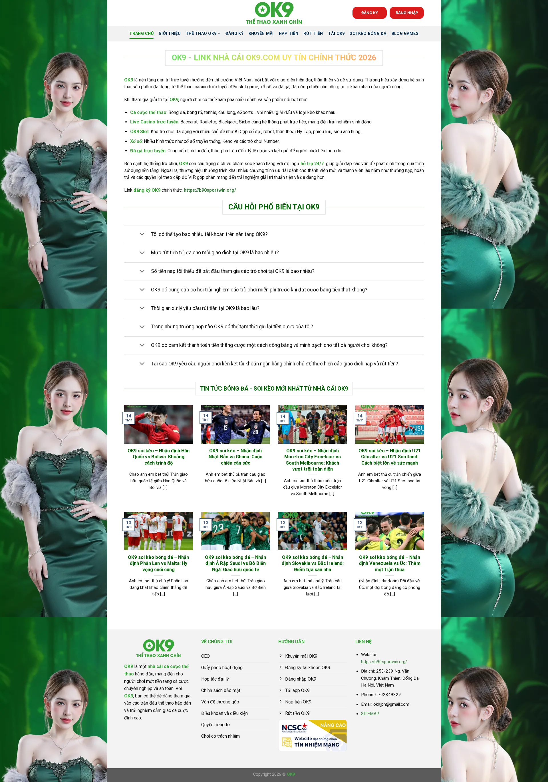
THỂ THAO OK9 (201, 33)
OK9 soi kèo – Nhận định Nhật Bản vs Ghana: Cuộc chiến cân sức (235, 457)
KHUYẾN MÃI (261, 33)
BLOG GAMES (405, 33)
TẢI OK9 (336, 33)
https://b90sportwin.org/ (210, 190)
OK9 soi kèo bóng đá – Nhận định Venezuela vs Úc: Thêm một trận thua (389, 563)
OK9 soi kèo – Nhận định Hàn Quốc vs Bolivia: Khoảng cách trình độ (159, 457)
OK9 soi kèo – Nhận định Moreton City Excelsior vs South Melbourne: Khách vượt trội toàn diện (312, 460)
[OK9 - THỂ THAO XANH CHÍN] (274, 13)
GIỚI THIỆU (170, 33)
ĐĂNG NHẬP (407, 12)
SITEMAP (370, 713)
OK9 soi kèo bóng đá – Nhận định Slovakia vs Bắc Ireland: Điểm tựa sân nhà (313, 563)
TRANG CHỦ (141, 33)
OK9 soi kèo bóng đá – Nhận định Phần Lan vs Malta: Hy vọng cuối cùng (158, 563)
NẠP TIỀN (288, 33)
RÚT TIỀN (313, 33)
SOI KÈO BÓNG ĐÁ (368, 33)
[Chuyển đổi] (142, 235)
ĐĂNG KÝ (369, 12)
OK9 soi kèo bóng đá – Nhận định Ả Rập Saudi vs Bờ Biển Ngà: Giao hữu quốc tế (235, 563)
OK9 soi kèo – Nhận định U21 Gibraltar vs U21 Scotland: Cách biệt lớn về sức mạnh (389, 457)
